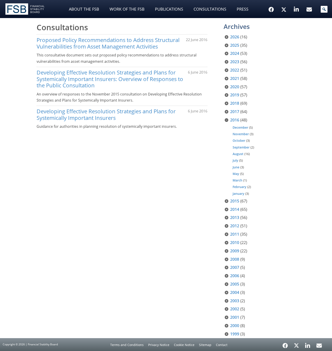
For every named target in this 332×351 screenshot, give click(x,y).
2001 (234, 317)
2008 (234, 259)
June (236, 167)
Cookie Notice (184, 345)
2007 (234, 267)
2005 (234, 284)
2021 (234, 78)
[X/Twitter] (284, 2)
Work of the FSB (127, 9)
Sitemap (205, 345)
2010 (234, 242)
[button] (324, 9)
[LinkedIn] (307, 344)
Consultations (210, 9)
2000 (234, 325)
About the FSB (84, 9)
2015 (234, 201)
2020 (234, 86)
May (236, 174)
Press (242, 9)
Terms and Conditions (127, 345)
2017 (234, 111)
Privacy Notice (158, 345)
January (238, 193)
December (240, 127)
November (241, 134)
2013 (234, 217)
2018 (234, 103)
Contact (221, 345)
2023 (234, 61)
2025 (234, 45)
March (237, 180)
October (239, 140)
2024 (234, 53)
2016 (234, 120)
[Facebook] (285, 344)
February (239, 187)
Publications (169, 9)
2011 (234, 234)
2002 (234, 308)
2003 (234, 300)
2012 (234, 225)
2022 (234, 70)
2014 (234, 209)
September (241, 147)
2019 (234, 95)
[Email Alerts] (319, 345)
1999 (234, 334)
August (238, 154)
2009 (234, 250)
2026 (234, 37)
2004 (234, 292)
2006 (234, 275)
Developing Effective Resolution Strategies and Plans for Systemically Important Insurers (106, 114)
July (235, 160)
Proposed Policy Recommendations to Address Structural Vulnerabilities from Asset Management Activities (108, 43)
